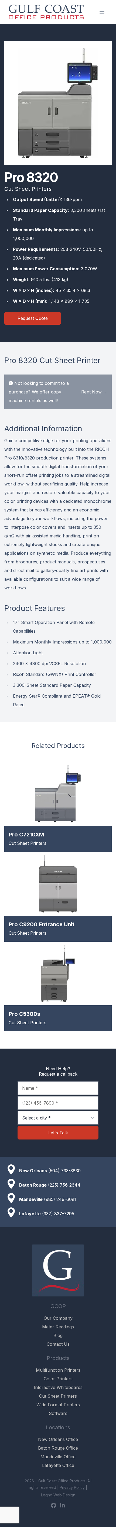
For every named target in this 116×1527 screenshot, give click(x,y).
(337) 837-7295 (58, 1213)
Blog (58, 1335)
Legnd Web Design (58, 1495)
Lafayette (30, 1213)
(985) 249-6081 (60, 1199)
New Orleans (33, 1170)
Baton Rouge (33, 1185)
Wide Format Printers (58, 1404)
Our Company (58, 1318)
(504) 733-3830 (64, 1170)
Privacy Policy (72, 1487)
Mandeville (31, 1199)
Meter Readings (58, 1326)
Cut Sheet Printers (58, 1396)
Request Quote (33, 318)
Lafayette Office (58, 1465)
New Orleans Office (58, 1439)
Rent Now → (94, 392)
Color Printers (58, 1378)
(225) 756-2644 (64, 1185)
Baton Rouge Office (58, 1448)
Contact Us (58, 1344)
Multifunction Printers (58, 1370)
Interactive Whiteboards (58, 1387)
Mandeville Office (58, 1456)
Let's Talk (58, 1132)
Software (58, 1413)
